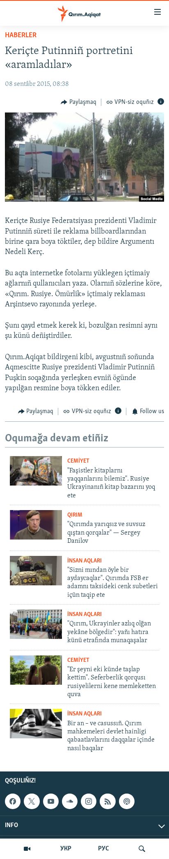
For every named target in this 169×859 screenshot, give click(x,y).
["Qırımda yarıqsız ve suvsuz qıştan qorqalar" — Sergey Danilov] (36, 525)
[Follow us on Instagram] (88, 801)
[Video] (27, 849)
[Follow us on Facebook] (13, 801)
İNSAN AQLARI (84, 561)
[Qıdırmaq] (142, 849)
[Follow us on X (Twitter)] (31, 801)
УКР (65, 849)
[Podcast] (127, 801)
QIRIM (74, 515)
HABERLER (21, 35)
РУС (103, 849)
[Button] (78, 102)
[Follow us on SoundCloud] (70, 801)
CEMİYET (78, 461)
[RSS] (107, 801)
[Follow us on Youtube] (51, 801)
